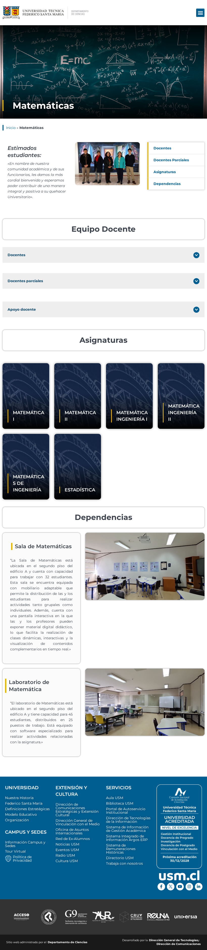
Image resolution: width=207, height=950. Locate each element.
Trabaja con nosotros (124, 863)
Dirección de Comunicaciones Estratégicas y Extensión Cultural (77, 809)
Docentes (162, 148)
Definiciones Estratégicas (27, 809)
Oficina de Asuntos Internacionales (72, 831)
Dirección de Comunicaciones (179, 944)
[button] (200, 13)
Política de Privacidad (22, 858)
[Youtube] (180, 886)
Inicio (11, 127)
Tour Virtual (15, 851)
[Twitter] (170, 886)
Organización (17, 820)
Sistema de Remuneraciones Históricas (121, 849)
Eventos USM (67, 850)
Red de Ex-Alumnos (73, 838)
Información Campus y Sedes (25, 844)
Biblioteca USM (119, 803)
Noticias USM (67, 844)
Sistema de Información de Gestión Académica (127, 829)
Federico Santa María (23, 803)
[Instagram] (189, 886)
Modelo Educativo (21, 814)
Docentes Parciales (171, 160)
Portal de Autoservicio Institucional (125, 811)
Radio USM (65, 855)
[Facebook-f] (161, 886)
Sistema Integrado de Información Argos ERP (127, 838)
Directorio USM (120, 858)
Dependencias (166, 183)
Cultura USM (67, 861)
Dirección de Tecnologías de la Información (128, 820)
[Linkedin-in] (198, 886)
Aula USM (114, 798)
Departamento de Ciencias (67, 942)
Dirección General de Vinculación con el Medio (78, 822)
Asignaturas (164, 172)
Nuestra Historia (19, 798)
